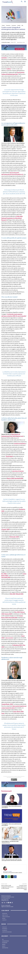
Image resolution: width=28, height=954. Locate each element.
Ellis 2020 (12, 594)
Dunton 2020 (8, 614)
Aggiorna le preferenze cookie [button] (7, 906)
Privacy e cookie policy (5, 905)
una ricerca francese (18, 471)
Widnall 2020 (19, 594)
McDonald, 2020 (14, 537)
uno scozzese (9, 637)
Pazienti (18, 25)
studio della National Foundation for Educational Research (12, 218)
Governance (14, 25)
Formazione (8, 25)
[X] (2, 876)
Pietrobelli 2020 (5, 577)
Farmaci (3, 25)
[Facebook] (15, 876)
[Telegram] (8, 903)
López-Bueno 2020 (18, 711)
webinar (9, 68)
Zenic (2, 713)
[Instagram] (12, 903)
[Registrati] (14, 47)
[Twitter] (4, 903)
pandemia (4, 57)
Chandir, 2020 (5, 529)
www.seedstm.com (4, 899)
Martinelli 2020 (18, 478)
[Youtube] (10, 903)
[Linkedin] (5, 876)
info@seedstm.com (5, 900)
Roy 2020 (3, 573)
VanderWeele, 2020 (7, 704)
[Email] (12, 876)
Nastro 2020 (10, 478)
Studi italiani (9, 456)
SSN (22, 25)
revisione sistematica (20, 443)
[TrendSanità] (7, 2)
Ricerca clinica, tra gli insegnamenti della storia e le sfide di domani (7, 887)
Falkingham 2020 (17, 645)
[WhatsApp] (9, 876)
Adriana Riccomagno (6, 42)
